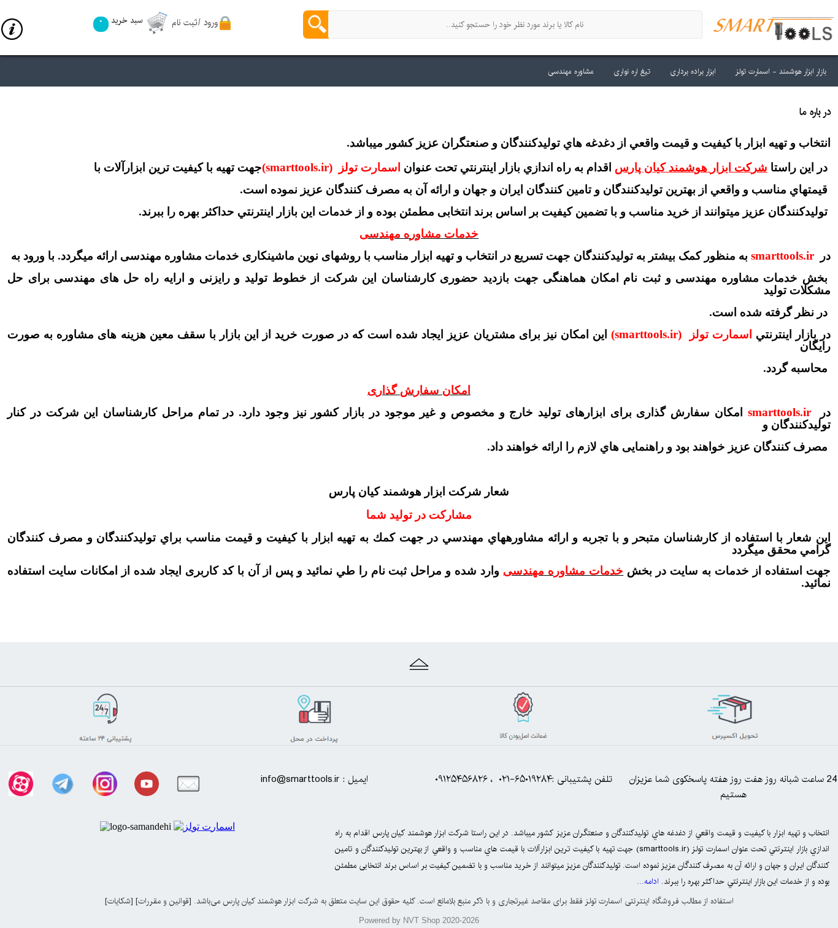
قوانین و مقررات (163, 901)
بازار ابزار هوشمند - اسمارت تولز (781, 71)
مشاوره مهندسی (571, 71)
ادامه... (648, 881)
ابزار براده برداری (693, 71)
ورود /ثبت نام (195, 22)
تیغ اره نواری (631, 71)
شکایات (119, 901)
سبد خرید (120, 20)
